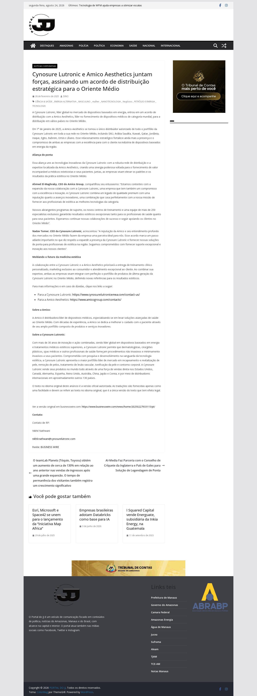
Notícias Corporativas (45, 66)
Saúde (133, 45)
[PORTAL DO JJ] (33, 45)
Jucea (154, 634)
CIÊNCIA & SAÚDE (43, 101)
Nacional (149, 45)
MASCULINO (84, 101)
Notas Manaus (159, 671)
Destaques (47, 45)
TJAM (154, 656)
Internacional (170, 45)
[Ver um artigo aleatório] (224, 45)
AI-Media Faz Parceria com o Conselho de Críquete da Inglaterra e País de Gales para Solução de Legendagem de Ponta (132, 465)
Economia (117, 45)
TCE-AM (155, 664)
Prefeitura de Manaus (164, 597)
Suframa (156, 642)
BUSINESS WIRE (50, 447)
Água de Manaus (161, 627)
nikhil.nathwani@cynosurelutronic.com (53, 438)
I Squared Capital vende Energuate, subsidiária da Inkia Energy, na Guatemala (142, 519)
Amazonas (66, 45)
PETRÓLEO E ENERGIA (144, 101)
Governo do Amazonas (164, 605)
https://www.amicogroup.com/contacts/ (95, 300)
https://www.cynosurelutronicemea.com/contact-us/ (106, 294)
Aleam (154, 649)
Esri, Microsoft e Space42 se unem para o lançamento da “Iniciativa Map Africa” (47, 519)
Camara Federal (160, 612)
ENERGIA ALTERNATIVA (65, 101)
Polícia (83, 45)
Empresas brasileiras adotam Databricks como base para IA (96, 515)
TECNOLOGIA (39, 105)
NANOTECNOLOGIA (111, 101)
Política (99, 45)
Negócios (127, 101)
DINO (66, 96)
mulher (95, 101)
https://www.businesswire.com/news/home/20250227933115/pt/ (118, 406)
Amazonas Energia (162, 619)
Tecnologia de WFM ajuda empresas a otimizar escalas (110, 6)
